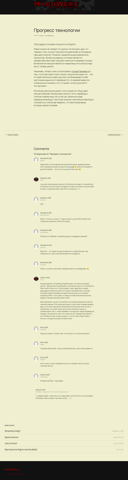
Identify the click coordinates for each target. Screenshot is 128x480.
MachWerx (12, 469)
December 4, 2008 (45, 198)
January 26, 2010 (40, 389)
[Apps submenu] (58, 12)
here (41, 44)
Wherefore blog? (13, 431)
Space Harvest (11, 437)
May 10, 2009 (44, 327)
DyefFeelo (43, 329)
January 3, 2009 (45, 277)
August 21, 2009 (45, 374)
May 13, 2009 (44, 342)
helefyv (42, 344)
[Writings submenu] (87, 12)
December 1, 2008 (45, 178)
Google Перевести (80, 71)
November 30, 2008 (46, 158)
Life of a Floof (11, 443)
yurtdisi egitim (44, 232)
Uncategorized (49, 35)
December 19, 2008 (46, 230)
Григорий (43, 265)
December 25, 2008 (46, 262)
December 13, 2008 (45, 213)
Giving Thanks (12, 134)
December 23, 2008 (46, 245)
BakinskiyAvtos (44, 215)
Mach (41, 35)
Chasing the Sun (114, 134)
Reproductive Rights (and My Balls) (21, 449)
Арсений (43, 247)
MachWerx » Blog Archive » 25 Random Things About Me (52, 392)
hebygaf (42, 359)
